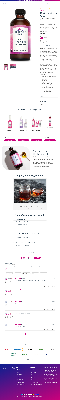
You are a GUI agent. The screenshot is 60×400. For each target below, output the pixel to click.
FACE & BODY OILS (20, 379)
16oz (45, 38)
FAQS (31, 374)
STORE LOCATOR (33, 372)
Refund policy (26, 396)
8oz (41, 38)
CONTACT (32, 379)
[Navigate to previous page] (23, 334)
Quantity (41, 40)
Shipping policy (41, 396)
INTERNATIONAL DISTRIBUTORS (36, 384)
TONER (18, 372)
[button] (13, 3)
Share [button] (42, 104)
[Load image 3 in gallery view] (13, 67)
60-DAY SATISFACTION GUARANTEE (34, 386)
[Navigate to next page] (37, 334)
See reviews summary (53, 8)
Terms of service (35, 396)
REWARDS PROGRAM (20, 382)
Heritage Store (21, 396)
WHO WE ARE (33, 369)
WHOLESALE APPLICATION (35, 382)
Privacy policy (30, 396)
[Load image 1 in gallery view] (6, 67)
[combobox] (18, 273)
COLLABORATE (33, 377)
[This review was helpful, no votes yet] (52, 286)
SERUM (18, 377)
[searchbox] (8, 273)
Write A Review (37, 257)
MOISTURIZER (19, 374)
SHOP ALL (18, 369)
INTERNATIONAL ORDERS (21, 384)
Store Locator (30, 359)
